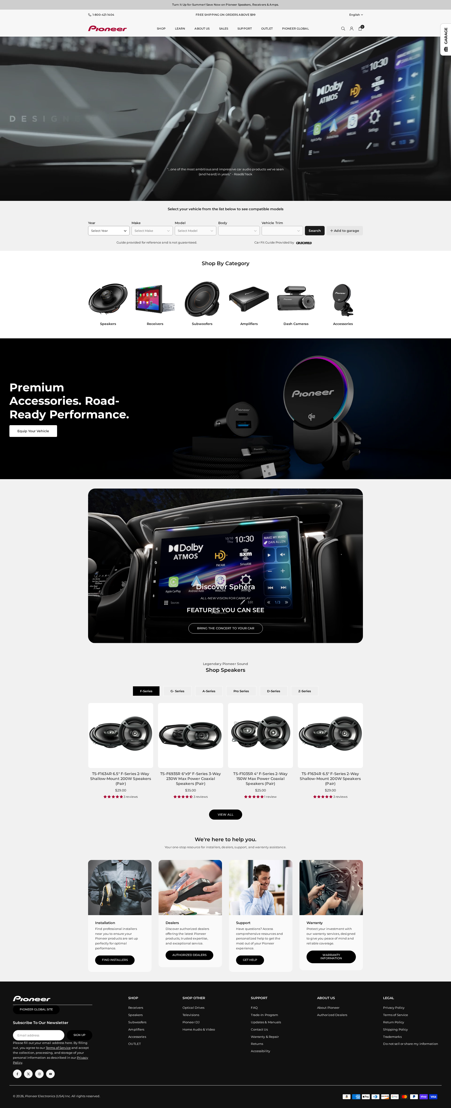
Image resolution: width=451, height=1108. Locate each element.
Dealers (172, 923)
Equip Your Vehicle (33, 431)
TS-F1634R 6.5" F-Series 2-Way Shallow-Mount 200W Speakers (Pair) (120, 779)
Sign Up (80, 1035)
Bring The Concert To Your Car (225, 628)
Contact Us (259, 1029)
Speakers (135, 1015)
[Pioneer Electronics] (107, 28)
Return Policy (393, 1022)
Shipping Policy (395, 1029)
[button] (355, 304)
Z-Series (304, 691)
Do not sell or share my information (410, 1044)
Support (244, 28)
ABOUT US (202, 28)
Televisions (191, 1015)
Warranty (315, 923)
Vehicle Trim (272, 223)
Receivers (135, 1007)
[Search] (343, 28)
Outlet (267, 28)
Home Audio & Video (199, 1029)
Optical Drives (194, 1007)
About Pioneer (328, 1007)
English (354, 14)
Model (180, 223)
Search (315, 231)
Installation (105, 923)
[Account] (351, 28)
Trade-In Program (264, 1015)
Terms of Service (395, 1015)
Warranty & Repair (265, 1037)
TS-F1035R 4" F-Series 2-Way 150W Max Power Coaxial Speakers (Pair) (260, 779)
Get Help (250, 960)
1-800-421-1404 (103, 14)
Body (222, 223)
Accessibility (260, 1051)
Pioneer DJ (191, 1022)
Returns (257, 1044)
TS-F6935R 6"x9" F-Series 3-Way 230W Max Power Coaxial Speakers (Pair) (190, 779)
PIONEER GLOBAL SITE (36, 1009)
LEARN (180, 28)
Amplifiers (136, 1029)
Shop (161, 28)
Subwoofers (137, 1022)
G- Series (177, 691)
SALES (223, 28)
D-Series (273, 691)
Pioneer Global (295, 28)
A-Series (208, 691)
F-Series (146, 691)
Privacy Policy (393, 1007)
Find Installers (115, 960)
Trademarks (392, 1037)
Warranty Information (331, 956)
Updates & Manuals (266, 1022)
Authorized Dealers (189, 955)
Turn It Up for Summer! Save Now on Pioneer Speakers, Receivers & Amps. (225, 4)
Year (92, 223)
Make (136, 223)
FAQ (254, 1007)
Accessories (137, 1037)
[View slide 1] (225, 408)
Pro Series (241, 691)
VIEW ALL (225, 814)
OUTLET (134, 1044)
